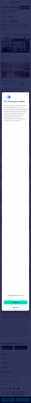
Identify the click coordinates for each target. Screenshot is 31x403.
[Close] (27, 94)
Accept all (15, 302)
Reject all (15, 307)
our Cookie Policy (16, 120)
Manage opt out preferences (15, 295)
